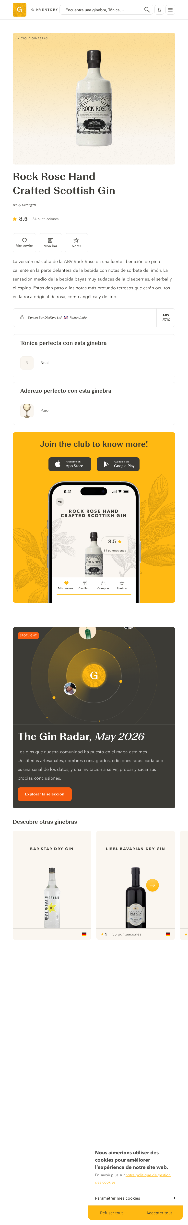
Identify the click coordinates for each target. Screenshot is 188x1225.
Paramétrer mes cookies (117, 1198)
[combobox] (106, 10)
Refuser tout (111, 1212)
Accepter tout (159, 1212)
